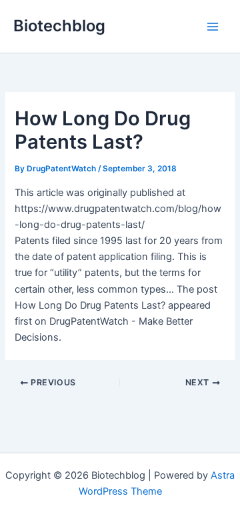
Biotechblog (59, 25)
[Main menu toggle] (213, 27)
